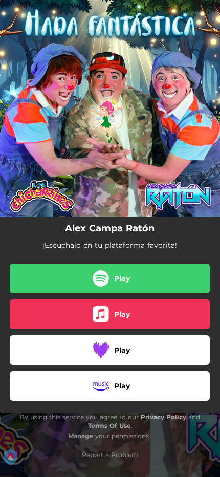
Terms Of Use (109, 425)
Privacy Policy (163, 417)
